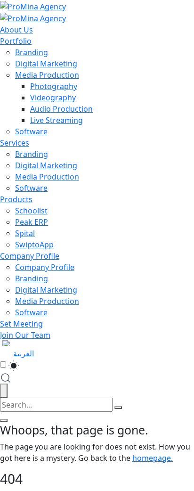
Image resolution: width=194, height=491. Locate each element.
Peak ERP (31, 222)
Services (14, 143)
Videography (53, 97)
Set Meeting (21, 324)
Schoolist (31, 210)
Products (16, 199)
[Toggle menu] (4, 420)
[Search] (118, 407)
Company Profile (29, 256)
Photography (53, 86)
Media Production (47, 75)
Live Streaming (56, 120)
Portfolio (16, 41)
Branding (31, 52)
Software (31, 131)
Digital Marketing (46, 63)
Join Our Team (25, 335)
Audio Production (61, 109)
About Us (16, 30)
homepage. (152, 458)
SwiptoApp (34, 244)
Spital (25, 233)
